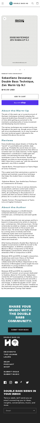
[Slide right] (24, 70)
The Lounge (10, 354)
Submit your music (20, 330)
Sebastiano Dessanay (10, 211)
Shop (7, 367)
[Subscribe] (33, 410)
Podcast (9, 364)
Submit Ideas (11, 371)
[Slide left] (16, 70)
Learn (7, 357)
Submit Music (11, 374)
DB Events (10, 352)
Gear (7, 362)
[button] (2, 3)
